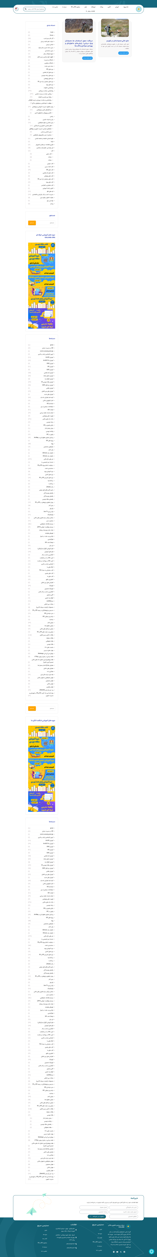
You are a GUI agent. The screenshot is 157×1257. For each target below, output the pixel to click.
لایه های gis (50, 191)
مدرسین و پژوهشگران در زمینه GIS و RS (43, 610)
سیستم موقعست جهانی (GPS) (45, 527)
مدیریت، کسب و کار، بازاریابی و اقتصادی (42, 194)
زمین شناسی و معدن (46, 132)
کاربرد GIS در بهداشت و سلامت (45, 561)
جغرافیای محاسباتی (48, 447)
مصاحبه (51, 620)
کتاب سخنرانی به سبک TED (46, 570)
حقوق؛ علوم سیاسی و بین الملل (45, 57)
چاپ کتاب (50, 450)
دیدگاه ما (51, 484)
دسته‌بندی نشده (49, 468)
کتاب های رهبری (49, 573)
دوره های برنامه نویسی (47, 75)
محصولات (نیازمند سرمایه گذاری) (44, 607)
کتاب (52, 151)
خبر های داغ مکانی (48, 459)
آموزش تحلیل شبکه (48, 376)
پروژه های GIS (49, 441)
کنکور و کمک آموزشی (48, 188)
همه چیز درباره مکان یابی (47, 675)
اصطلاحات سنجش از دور (47, 407)
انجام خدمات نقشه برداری (46, 413)
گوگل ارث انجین (49, 598)
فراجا (52, 142)
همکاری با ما (50, 671)
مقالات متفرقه (49, 638)
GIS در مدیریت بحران (47, 348)
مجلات (50, 157)
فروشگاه (93, 7)
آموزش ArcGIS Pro (48, 360)
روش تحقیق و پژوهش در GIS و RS (44, 502)
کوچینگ (51, 586)
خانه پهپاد (125, 7)
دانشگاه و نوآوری (49, 63)
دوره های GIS (49, 69)
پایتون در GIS (50, 434)
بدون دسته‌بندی (49, 51)
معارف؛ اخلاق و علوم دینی (46, 198)
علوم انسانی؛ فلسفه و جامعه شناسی (44, 138)
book (52, 32)
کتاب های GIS (49, 170)
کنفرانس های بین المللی (47, 583)
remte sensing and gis (46, 351)
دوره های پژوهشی (48, 78)
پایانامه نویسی (49, 431)
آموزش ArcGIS (49, 357)
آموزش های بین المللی (47, 391)
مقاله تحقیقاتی (49, 641)
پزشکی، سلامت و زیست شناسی (43, 94)
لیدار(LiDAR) (50, 601)
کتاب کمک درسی (49, 167)
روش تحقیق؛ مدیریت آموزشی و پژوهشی (42, 107)
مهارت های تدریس (48, 650)
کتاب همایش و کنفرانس (47, 185)
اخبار (100, 1229)
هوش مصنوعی (49, 681)
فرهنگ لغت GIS (49, 542)
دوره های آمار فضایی (48, 72)
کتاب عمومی (50, 164)
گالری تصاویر (50, 595)
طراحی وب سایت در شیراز (46, 536)
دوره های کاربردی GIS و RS (46, 478)
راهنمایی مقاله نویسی (47, 499)
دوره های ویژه (49, 85)
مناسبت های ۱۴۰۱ (49, 647)
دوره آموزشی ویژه (48, 471)
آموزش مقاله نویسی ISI (47, 382)
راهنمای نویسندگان (48, 493)
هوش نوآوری (50, 687)
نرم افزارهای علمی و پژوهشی (44, 110)
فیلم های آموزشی (49, 552)
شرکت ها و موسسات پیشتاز (46, 530)
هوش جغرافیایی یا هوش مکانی (45, 678)
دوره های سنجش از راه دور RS (45, 82)
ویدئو (52, 204)
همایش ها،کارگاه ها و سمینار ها (45, 665)
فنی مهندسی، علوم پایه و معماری (45, 148)
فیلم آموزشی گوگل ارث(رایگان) (45, 549)
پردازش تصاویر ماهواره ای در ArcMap (43, 438)
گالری (109, 7)
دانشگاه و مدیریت (48, 60)
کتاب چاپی (49, 154)
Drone (51, 35)
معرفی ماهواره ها (49, 626)
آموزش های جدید (48, 394)
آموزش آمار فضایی (48, 373)
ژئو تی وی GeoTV (48, 512)
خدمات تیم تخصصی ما (47, 462)
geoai (51, 345)
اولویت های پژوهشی (48, 416)
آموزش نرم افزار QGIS (47, 385)
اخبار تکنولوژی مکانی (48, 400)
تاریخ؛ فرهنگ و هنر (48, 54)
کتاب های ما (50, 576)
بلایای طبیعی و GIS (48, 425)
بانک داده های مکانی (48, 419)
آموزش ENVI (50, 363)
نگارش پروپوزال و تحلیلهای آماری (43, 113)
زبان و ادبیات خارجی (48, 120)
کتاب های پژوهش (48, 176)
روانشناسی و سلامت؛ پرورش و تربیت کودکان (40, 100)
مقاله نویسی (50, 644)
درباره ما (64, 7)
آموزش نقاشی (49, 388)
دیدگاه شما (50, 481)
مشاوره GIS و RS (75, 7)
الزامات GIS (50, 410)
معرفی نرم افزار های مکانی (46, 629)
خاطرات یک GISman (48, 453)
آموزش (117, 7)
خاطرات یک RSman (48, 456)
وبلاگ (101, 7)
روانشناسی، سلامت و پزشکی (46, 91)
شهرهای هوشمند (49, 533)
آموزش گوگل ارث (49, 379)
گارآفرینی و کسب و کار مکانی (45, 592)
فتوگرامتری (50, 539)
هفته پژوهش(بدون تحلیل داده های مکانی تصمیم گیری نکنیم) (42, 661)
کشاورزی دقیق (49, 579)
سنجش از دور (49, 521)
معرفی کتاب (50, 623)
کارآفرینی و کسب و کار (47, 555)
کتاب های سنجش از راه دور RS (45, 179)
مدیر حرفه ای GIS (48, 613)
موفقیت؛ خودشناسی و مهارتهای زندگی (42, 103)
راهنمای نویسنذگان (48, 496)
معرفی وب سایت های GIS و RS (45, 632)
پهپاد (52, 444)
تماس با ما (55, 7)
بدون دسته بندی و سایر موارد (45, 48)
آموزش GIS (50, 367)
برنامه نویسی (50, 422)
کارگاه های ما (50, 567)
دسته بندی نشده (49, 66)
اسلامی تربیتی (49, 45)
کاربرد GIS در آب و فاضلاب (46, 558)
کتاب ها (99, 1238)
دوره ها (100, 1233)
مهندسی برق (50, 201)
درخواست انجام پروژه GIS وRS (45, 465)
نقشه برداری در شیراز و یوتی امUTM (44, 657)
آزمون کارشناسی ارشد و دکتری (45, 354)
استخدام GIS (50, 404)
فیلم (86, 7)
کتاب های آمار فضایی (48, 173)
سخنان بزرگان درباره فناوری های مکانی (43, 518)
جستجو (32, 223)
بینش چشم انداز (49, 428)
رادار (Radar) (49, 487)
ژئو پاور (51, 508)
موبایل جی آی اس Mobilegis (45, 654)
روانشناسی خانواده (48, 88)
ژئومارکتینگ (50, 515)
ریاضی (51, 116)
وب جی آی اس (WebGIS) (46, 690)
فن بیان (51, 546)
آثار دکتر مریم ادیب (48, 38)
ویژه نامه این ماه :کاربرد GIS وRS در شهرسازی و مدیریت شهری (41, 694)
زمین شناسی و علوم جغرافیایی (45, 123)
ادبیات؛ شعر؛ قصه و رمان (47, 41)
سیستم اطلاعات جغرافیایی (46, 524)
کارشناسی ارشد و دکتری (47, 564)
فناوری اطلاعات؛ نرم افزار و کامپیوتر (44, 145)
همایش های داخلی (48, 668)
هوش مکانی (50, 684)
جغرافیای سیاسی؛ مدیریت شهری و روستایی (40, 129)
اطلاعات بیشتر (91, 11)
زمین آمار (51, 505)
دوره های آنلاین (49, 475)
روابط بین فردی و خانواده (45, 97)
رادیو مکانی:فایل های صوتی (46, 490)
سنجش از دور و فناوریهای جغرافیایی (42, 135)
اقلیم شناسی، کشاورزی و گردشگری (43, 126)
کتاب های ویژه (49, 182)
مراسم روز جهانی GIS (48, 616)
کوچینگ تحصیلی (49, 589)
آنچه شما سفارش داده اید (46, 397)
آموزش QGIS (50, 370)
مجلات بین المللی (48, 604)
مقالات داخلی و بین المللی (46, 635)
